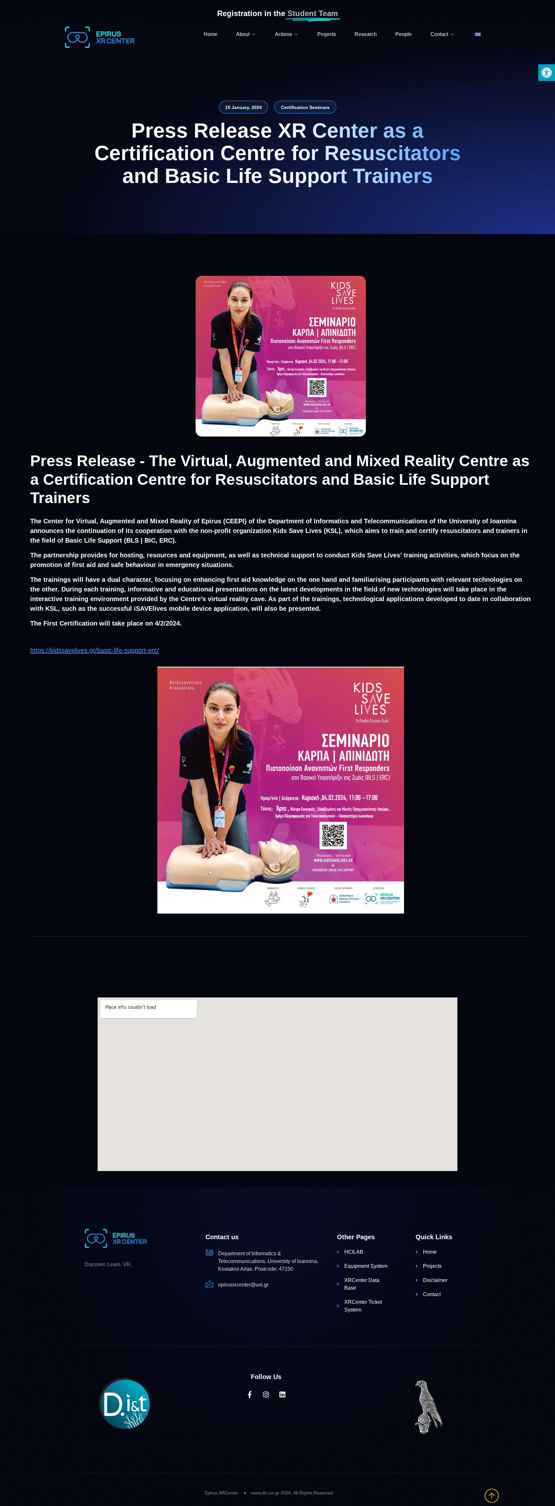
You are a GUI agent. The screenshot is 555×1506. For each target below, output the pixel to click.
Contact (439, 34)
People (403, 34)
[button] (546, 72)
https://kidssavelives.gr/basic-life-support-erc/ (94, 650)
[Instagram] (266, 1394)
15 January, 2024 (243, 107)
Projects (326, 34)
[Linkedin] (282, 1394)
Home (210, 34)
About (243, 34)
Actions (283, 34)
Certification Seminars (305, 107)
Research (366, 34)
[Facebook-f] (249, 1394)
